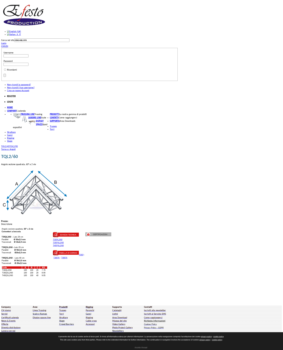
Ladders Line (34, 117)
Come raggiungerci (68, 118)
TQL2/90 (13, 146)
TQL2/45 (5, 146)
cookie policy (218, 337)
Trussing (38, 114)
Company (12, 110)
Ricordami (12, 70)
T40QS (64, 258)
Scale (43, 118)
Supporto (55, 121)
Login (3, 43)
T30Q (81, 255)
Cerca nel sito (7, 40)
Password (8, 61)
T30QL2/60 (57, 240)
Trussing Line (27, 114)
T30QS (57, 258)
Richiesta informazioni (154, 321)
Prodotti (54, 114)
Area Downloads (67, 121)
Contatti (54, 117)
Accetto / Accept (140, 347)
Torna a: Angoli (8, 149)
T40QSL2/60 (58, 245)
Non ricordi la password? (19, 85)
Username (8, 53)
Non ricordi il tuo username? (20, 88)
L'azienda (21, 111)
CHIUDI (4, 46)
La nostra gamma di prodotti (73, 114)
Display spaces (40, 122)
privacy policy (206, 337)
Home (10, 107)
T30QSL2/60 (58, 242)
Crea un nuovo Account (18, 91)
